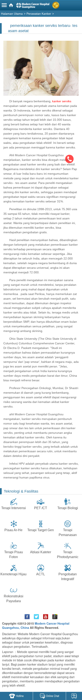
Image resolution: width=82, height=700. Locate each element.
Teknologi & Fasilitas (21, 491)
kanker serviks (61, 101)
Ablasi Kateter (40, 552)
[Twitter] (36, 616)
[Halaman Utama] (41, 6)
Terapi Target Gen (40, 530)
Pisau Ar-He (13, 530)
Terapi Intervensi (13, 508)
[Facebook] (27, 616)
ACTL (40, 574)
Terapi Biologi (67, 508)
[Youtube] (45, 616)
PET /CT (40, 508)
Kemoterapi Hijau (13, 574)
